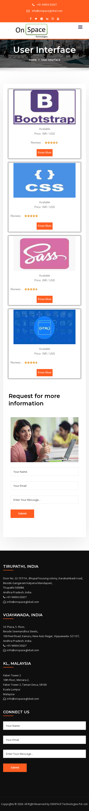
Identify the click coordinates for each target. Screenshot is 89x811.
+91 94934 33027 (47, 4)
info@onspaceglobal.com (47, 11)
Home (33, 60)
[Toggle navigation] (80, 27)
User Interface (50, 60)
